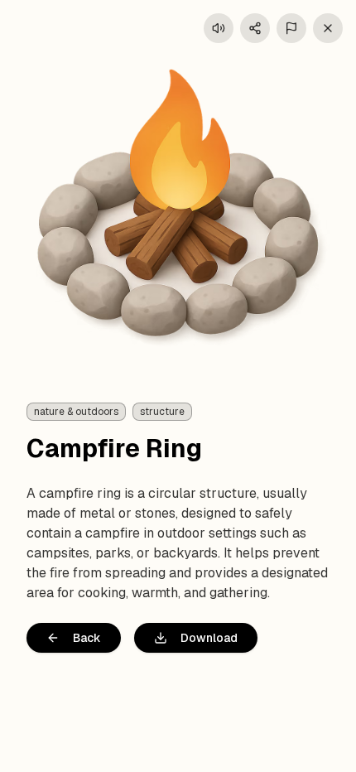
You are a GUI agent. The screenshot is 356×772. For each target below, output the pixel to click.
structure (162, 411)
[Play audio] (218, 28)
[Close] (328, 28)
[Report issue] (291, 28)
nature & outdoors (76, 411)
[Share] (255, 28)
